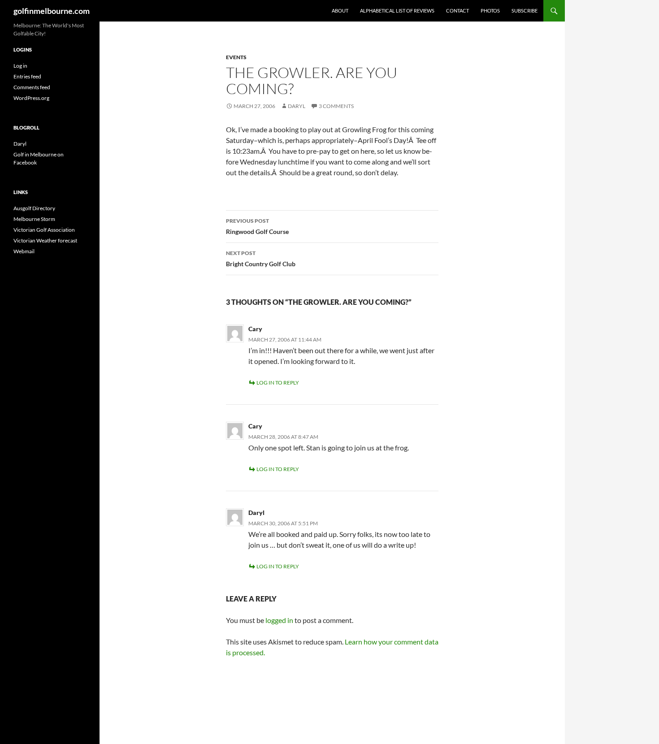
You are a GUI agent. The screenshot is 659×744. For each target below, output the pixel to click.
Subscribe (525, 10)
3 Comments (336, 106)
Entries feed (27, 76)
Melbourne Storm (34, 219)
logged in (279, 620)
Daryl (296, 106)
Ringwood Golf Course (257, 226)
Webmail (24, 251)
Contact (457, 10)
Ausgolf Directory (34, 208)
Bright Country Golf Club (260, 259)
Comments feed (31, 87)
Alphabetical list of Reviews (397, 10)
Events (236, 57)
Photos (490, 10)
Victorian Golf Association (44, 229)
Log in (20, 65)
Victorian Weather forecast (45, 240)
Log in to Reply (277, 382)
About (340, 10)
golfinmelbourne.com (51, 11)
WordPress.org (31, 98)
